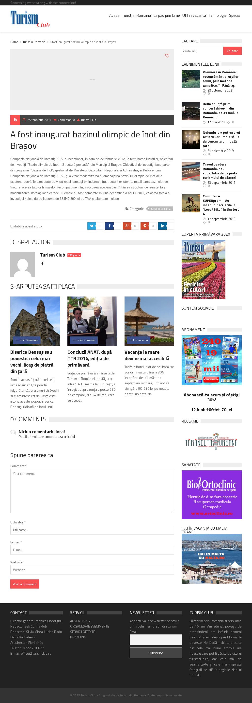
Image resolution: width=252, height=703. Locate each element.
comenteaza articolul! (60, 436)
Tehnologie (217, 15)
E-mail (16, 542)
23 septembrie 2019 (221, 182)
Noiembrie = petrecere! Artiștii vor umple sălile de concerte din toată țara (221, 139)
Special (234, 15)
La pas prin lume (166, 15)
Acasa (114, 15)
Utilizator (18, 522)
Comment (18, 465)
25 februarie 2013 (39, 119)
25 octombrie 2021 (220, 90)
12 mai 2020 (215, 122)
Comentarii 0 (66, 119)
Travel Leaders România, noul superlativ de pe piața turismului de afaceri (220, 171)
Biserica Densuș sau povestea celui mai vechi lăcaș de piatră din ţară (31, 361)
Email (133, 631)
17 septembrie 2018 (221, 218)
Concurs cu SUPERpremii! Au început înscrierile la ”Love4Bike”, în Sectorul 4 (221, 205)
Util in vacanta (194, 15)
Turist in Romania (136, 15)
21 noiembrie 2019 (220, 150)
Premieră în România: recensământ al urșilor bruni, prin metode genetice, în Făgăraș (221, 79)
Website (16, 562)
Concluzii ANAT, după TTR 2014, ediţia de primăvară (89, 358)
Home (14, 41)
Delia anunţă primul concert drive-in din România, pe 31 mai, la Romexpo (220, 110)
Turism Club (88, 119)
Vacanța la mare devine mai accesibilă (147, 355)
